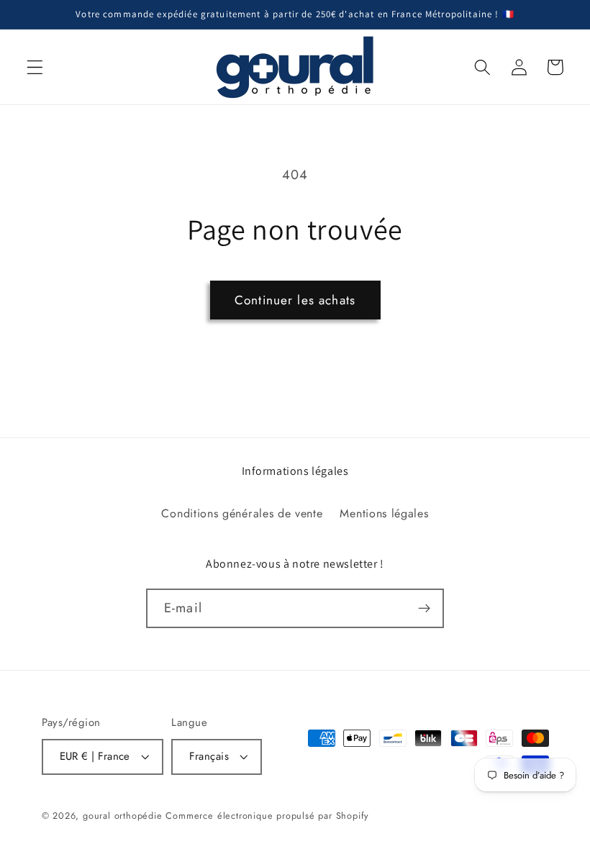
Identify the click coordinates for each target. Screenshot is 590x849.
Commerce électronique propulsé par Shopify (267, 815)
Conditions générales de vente (241, 513)
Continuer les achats (295, 300)
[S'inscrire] (424, 609)
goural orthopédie (123, 815)
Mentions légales (384, 513)
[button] (35, 67)
